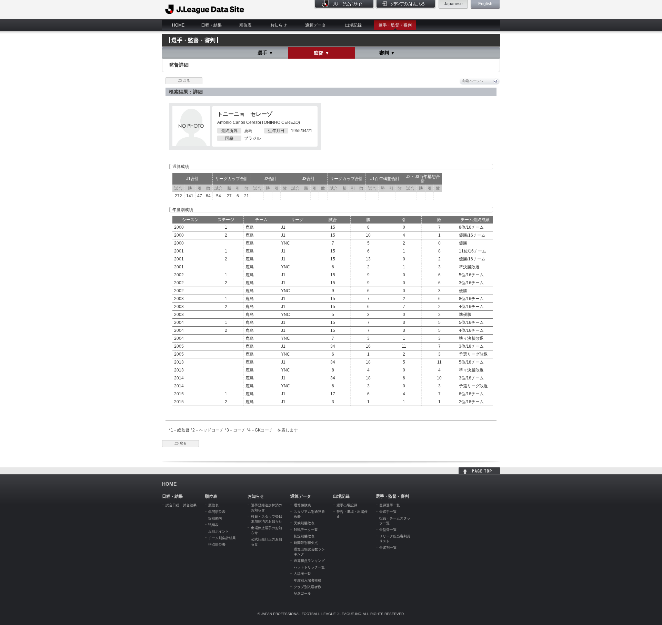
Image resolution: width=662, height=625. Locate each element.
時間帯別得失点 (306, 543)
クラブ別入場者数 (307, 587)
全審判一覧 (388, 547)
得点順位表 (216, 544)
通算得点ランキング (309, 561)
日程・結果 (211, 25)
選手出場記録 (347, 505)
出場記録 (353, 25)
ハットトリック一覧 (309, 567)
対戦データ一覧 (306, 530)
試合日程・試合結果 (181, 505)
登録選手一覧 (389, 505)
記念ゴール (302, 593)
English (485, 3)
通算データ (315, 25)
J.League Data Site (205, 9)
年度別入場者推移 (307, 580)
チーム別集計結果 (222, 538)
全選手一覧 (388, 512)
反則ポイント (218, 531)
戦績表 (213, 525)
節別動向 (215, 518)
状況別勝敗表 (304, 536)
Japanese (453, 3)
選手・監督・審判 (395, 25)
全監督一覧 (388, 530)
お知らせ (278, 25)
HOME (178, 25)
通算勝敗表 (302, 505)
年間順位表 (216, 512)
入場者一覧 (302, 574)
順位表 (245, 25)
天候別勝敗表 (304, 523)
